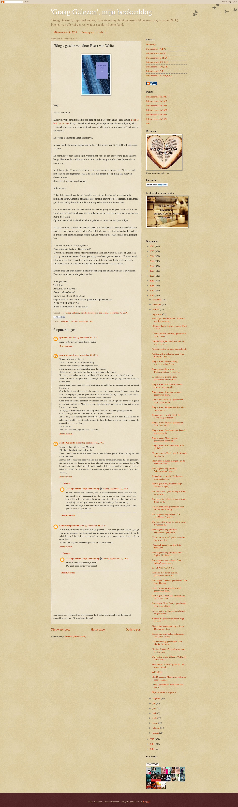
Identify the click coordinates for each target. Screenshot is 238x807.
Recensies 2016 (86, 321)
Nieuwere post (60, 629)
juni (154, 708)
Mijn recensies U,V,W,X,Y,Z (159, 75)
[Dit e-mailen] (54, 317)
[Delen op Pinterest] (64, 317)
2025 (152, 251)
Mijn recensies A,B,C (156, 49)
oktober (156, 309)
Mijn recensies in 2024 (156, 105)
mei (154, 713)
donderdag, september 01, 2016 (83, 337)
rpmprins (63, 337)
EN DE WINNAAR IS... (163, 568)
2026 (152, 246)
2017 (152, 290)
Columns (74, 321)
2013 (152, 749)
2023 (152, 261)
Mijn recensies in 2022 (156, 114)
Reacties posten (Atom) (75, 636)
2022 (152, 266)
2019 (152, 280)
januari (155, 733)
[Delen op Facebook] (61, 317)
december (157, 299)
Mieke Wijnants (67, 443)
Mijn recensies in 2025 (65, 32)
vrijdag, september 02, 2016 (115, 488)
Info (101, 32)
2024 (152, 256)
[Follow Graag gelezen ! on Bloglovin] (157, 186)
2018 (152, 285)
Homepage (98, 629)
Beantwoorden (65, 346)
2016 (152, 295)
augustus (156, 698)
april (154, 718)
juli (154, 703)
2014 (152, 744)
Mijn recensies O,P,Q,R (157, 66)
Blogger (146, 801)
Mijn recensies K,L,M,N (157, 62)
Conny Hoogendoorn (69, 525)
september (157, 314)
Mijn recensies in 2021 (156, 119)
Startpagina (87, 32)
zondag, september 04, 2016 (92, 525)
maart (155, 723)
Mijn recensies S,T (154, 71)
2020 (152, 276)
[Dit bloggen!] (57, 317)
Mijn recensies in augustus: (164, 692)
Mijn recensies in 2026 (156, 96)
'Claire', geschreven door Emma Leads (169, 349)
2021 (152, 271)
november (157, 304)
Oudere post (133, 629)
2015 (152, 739)
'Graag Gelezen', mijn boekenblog (101, 11)
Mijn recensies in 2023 (156, 110)
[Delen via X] (59, 317)
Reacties (66, 483)
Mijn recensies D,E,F (155, 53)
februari (156, 728)
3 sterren (64, 321)
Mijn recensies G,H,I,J (156, 58)
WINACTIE (157, 672)
